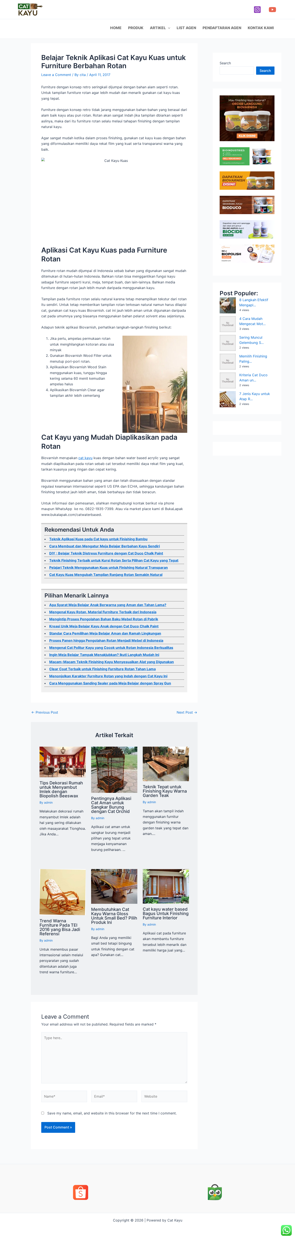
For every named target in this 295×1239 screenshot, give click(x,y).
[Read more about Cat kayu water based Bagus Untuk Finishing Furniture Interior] (166, 886)
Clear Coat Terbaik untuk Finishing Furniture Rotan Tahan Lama (102, 669)
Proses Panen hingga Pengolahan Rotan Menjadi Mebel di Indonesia (106, 640)
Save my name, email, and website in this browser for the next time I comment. (112, 1113)
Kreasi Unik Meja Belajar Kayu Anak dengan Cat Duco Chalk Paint (104, 626)
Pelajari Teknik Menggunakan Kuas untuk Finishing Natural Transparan (108, 567)
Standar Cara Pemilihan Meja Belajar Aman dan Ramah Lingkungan (105, 633)
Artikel (158, 28)
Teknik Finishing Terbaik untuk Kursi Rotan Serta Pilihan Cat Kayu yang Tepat (113, 560)
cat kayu (85, 458)
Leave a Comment (56, 75)
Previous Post (44, 712)
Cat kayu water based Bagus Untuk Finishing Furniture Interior (166, 913)
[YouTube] (272, 9)
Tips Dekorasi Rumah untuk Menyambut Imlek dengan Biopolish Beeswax (61, 789)
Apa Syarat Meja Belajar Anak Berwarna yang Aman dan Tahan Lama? (107, 605)
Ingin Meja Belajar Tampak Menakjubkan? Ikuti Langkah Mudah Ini (104, 655)
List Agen (186, 28)
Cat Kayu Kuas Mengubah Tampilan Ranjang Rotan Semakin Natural (105, 574)
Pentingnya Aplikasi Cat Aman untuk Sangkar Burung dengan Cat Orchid (111, 805)
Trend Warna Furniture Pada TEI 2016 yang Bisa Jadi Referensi (60, 927)
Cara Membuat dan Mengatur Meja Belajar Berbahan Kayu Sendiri (104, 546)
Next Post (187, 712)
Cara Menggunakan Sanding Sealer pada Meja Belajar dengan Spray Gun (110, 683)
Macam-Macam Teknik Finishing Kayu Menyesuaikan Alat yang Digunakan (111, 662)
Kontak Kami (261, 28)
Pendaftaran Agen (222, 28)
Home (116, 28)
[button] (168, 27)
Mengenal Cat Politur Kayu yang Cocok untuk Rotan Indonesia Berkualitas (111, 647)
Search (225, 63)
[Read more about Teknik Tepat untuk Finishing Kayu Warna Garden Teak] (166, 763)
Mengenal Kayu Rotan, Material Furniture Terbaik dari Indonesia (102, 612)
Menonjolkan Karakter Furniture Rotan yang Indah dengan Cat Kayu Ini (108, 676)
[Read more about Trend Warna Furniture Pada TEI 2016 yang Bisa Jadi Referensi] (63, 892)
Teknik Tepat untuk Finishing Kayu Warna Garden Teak (165, 791)
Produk (135, 28)
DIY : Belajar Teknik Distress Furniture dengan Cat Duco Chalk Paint (106, 553)
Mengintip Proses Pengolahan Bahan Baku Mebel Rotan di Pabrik (103, 619)
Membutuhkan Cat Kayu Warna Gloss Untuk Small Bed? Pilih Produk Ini (114, 916)
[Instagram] (257, 9)
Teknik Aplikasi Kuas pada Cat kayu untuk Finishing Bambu (98, 539)
